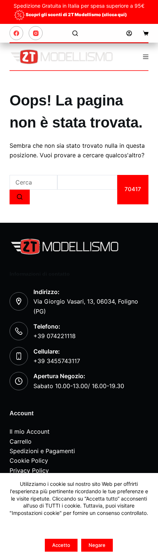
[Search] (75, 33)
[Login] (129, 33)
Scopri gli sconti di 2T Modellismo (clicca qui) (76, 14)
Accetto (61, 545)
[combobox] (33, 182)
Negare (97, 545)
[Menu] (145, 57)
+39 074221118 (54, 336)
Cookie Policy (29, 460)
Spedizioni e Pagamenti (42, 451)
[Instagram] (36, 33)
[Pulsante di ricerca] (20, 197)
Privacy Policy (29, 470)
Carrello (21, 441)
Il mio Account (30, 431)
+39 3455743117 (56, 361)
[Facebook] (17, 33)
